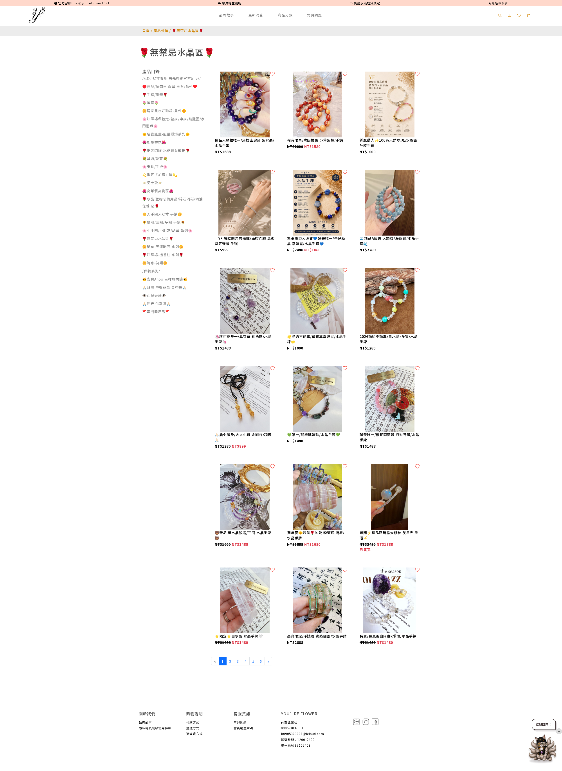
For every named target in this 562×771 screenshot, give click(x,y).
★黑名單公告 (498, 3)
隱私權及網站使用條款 (155, 728)
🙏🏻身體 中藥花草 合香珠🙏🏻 (164, 287)
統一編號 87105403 (296, 745)
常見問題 (314, 15)
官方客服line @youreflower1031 (83, 3)
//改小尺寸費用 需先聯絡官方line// (171, 78)
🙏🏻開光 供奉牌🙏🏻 (156, 303)
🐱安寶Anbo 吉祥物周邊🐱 (165, 279)
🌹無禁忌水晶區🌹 (158, 238)
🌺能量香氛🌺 (154, 142)
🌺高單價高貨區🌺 (158, 190)
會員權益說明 (231, 3)
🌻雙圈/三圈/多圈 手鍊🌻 (163, 222)
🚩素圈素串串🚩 (156, 311)
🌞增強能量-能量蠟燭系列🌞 (166, 134)
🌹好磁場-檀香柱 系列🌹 (163, 254)
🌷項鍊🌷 (150, 102)
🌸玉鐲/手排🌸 (155, 166)
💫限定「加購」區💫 (159, 174)
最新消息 (255, 15)
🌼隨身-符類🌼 (155, 262)
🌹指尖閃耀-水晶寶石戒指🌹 (166, 150)
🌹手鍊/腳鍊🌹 (155, 94)
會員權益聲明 (243, 728)
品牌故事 (226, 15)
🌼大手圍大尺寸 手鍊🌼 (162, 214)
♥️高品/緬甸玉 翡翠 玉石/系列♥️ (169, 86)
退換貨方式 (194, 733)
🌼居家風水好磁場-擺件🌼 (164, 110)
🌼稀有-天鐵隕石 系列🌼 (163, 246)
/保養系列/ (151, 271)
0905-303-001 (292, 728)
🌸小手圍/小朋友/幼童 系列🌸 (167, 230)
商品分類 (285, 15)
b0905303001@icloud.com (302, 733)
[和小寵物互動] (542, 748)
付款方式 (192, 722)
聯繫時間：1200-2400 (298, 739)
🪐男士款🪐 (152, 182)
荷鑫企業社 (289, 722)
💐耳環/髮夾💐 (155, 158)
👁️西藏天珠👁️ (154, 295)
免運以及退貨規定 (366, 3)
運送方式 (192, 728)
